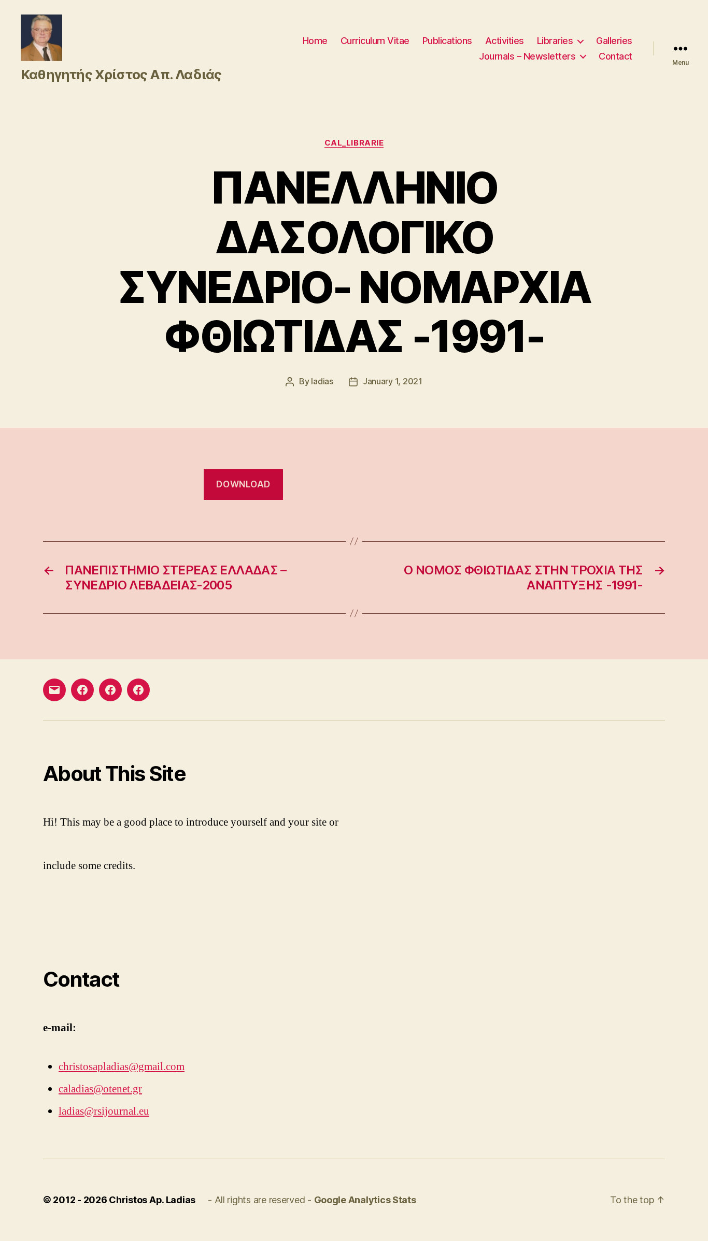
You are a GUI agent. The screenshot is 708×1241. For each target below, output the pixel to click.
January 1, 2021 (392, 381)
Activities (504, 40)
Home (315, 40)
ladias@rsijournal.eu (104, 1111)
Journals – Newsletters (527, 56)
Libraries (555, 40)
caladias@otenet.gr (100, 1089)
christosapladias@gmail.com (122, 1067)
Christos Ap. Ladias (152, 1199)
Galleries (614, 40)
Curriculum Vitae (375, 40)
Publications (447, 40)
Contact (615, 56)
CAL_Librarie (354, 143)
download (243, 484)
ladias (322, 381)
